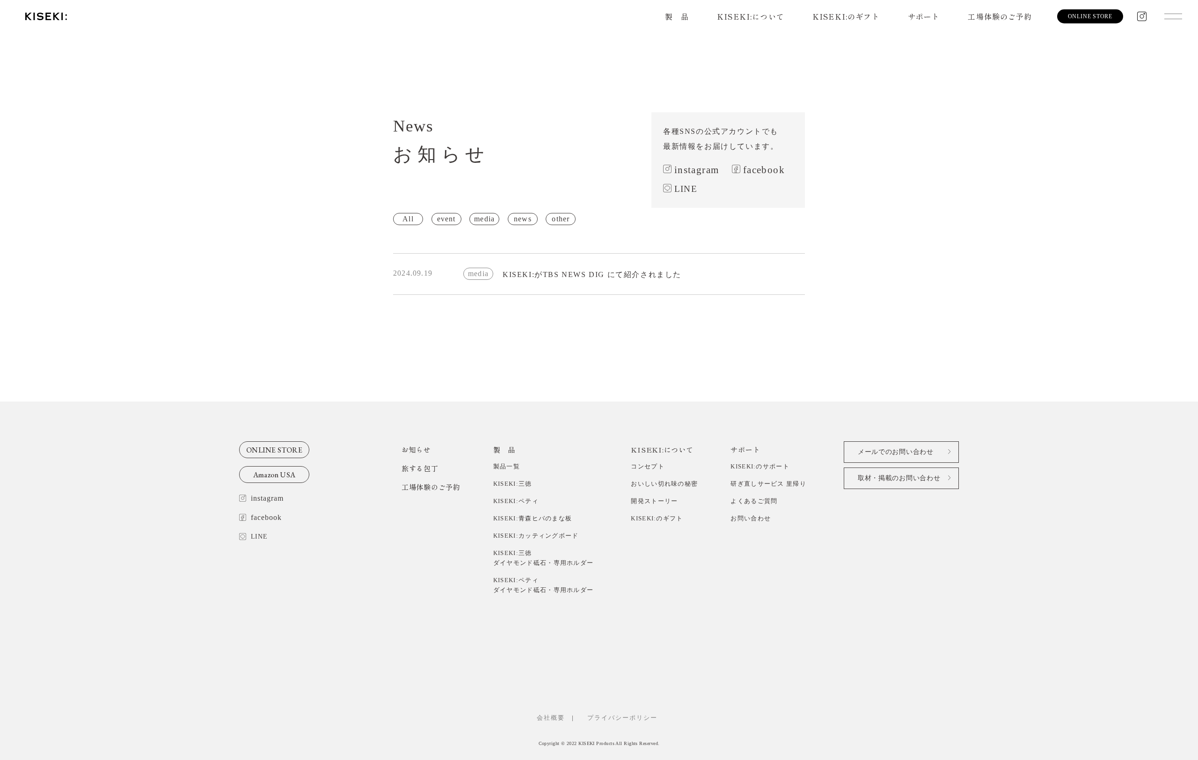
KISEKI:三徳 (512, 483)
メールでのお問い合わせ (896, 451)
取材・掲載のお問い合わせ (899, 478)
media (484, 219)
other (561, 219)
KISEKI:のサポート (759, 466)
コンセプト (648, 466)
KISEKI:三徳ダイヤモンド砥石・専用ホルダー (543, 557)
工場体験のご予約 (1000, 16)
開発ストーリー (654, 500)
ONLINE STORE (274, 450)
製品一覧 (506, 466)
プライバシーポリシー (626, 717)
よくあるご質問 (753, 500)
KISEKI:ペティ (516, 500)
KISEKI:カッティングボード (536, 535)
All (408, 219)
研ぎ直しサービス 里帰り (768, 483)
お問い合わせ (750, 518)
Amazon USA (274, 475)
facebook (764, 169)
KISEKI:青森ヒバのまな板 (532, 518)
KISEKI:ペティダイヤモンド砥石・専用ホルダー (543, 585)
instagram (696, 169)
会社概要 (551, 717)
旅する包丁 (420, 468)
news (523, 219)
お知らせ (416, 449)
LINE (685, 189)
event (446, 219)
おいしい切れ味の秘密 (664, 483)
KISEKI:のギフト (846, 16)
